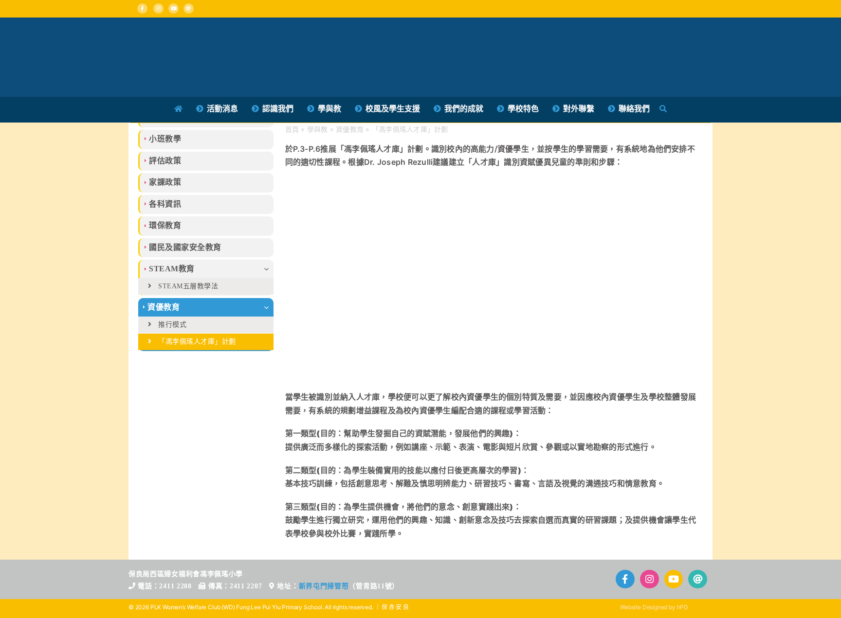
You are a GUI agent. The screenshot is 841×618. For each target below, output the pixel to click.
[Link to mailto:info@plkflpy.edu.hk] (188, 8)
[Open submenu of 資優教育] (269, 307)
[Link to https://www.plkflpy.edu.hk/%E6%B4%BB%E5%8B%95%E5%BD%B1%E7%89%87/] (673, 579)
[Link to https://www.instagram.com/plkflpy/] (158, 8)
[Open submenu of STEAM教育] (269, 269)
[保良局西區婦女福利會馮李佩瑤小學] (253, 37)
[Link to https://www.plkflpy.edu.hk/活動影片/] (173, 8)
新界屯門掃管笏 (324, 586)
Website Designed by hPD (654, 607)
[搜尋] (663, 109)
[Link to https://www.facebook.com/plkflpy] (142, 8)
